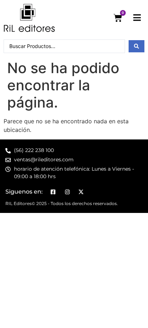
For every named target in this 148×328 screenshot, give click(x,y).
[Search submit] (136, 46)
